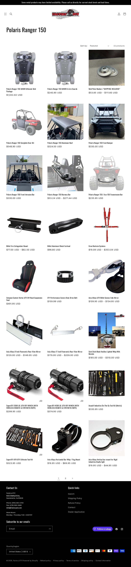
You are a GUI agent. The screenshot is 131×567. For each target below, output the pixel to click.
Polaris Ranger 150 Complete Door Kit (20, 143)
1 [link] (58, 478)
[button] (5, 14)
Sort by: (83, 46)
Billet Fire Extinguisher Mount (17, 246)
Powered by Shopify (30, 561)
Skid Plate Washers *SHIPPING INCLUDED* (104, 89)
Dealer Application (76, 512)
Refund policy (45, 561)
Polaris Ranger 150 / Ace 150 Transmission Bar (106, 194)
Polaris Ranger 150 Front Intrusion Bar (20, 194)
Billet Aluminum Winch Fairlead (58, 246)
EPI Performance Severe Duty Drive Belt (62, 298)
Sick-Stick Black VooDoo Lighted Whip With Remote (104, 352)
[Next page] (72, 478)
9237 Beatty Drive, (13, 495)
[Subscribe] (49, 529)
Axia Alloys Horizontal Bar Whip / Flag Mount (63, 459)
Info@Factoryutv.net (14, 508)
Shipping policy (87, 561)
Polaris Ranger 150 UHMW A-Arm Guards (62, 89)
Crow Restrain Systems (97, 246)
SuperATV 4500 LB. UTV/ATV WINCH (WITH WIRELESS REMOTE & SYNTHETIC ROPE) (63, 406)
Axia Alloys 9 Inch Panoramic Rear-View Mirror (23, 351)
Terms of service (72, 561)
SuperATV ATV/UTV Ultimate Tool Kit (19, 459)
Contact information (103, 561)
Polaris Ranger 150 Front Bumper (101, 143)
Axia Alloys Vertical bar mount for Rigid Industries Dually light (103, 460)
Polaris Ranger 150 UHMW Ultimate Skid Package (21, 90)
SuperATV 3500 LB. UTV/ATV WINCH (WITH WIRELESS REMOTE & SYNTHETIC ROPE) (22, 406)
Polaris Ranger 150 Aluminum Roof (60, 143)
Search (71, 494)
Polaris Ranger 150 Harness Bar (59, 194)
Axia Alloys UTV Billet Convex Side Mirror (104, 298)
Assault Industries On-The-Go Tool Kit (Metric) (105, 405)
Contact (71, 507)
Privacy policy (58, 561)
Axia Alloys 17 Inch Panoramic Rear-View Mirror (64, 351)
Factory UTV (17, 561)
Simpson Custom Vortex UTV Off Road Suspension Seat (24, 299)
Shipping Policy (75, 498)
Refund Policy (74, 503)
